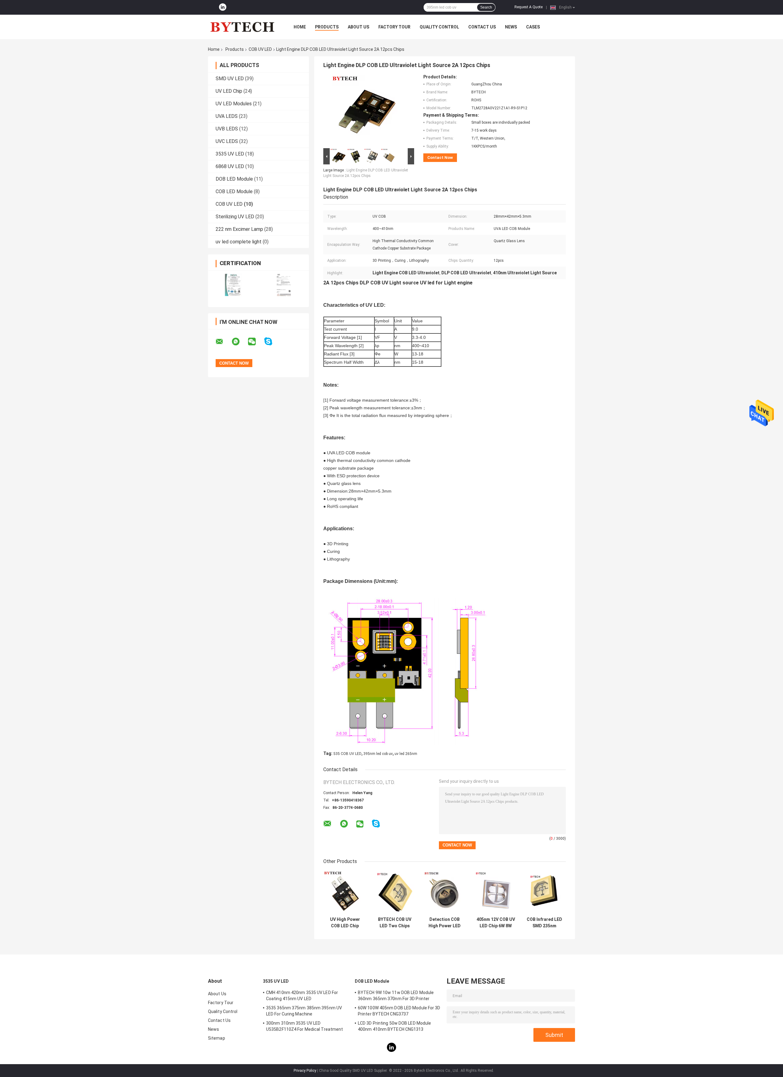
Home (300, 26)
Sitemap (216, 1038)
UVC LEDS (227, 141)
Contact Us (482, 26)
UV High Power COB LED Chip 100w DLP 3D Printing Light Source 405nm (345, 923)
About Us (358, 26)
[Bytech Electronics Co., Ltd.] (241, 27)
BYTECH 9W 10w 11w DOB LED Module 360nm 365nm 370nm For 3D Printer (396, 995)
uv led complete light (239, 242)
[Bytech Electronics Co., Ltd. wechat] (255, 341)
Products (327, 26)
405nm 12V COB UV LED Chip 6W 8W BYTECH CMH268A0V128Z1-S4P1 (495, 923)
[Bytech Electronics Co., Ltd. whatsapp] (239, 341)
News (511, 26)
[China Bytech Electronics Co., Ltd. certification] (233, 285)
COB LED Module (234, 191)
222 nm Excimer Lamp (239, 229)
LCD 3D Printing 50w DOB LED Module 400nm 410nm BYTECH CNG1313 (394, 1026)
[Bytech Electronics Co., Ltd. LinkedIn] (222, 7)
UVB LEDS (227, 129)
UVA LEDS (227, 116)
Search (486, 7)
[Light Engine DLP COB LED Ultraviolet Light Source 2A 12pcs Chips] (366, 110)
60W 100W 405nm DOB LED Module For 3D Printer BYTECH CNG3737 (399, 1010)
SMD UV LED (230, 78)
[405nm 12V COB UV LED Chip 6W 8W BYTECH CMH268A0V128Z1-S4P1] (495, 892)
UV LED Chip (229, 91)
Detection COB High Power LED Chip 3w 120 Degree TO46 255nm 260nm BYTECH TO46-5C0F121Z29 (445, 923)
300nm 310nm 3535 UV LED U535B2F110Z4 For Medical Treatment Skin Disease (304, 1027)
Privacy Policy (305, 1070)
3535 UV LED (230, 154)
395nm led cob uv (378, 754)
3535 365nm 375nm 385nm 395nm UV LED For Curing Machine (304, 1010)
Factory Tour (394, 26)
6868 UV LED (230, 166)
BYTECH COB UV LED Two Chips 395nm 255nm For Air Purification (395, 923)
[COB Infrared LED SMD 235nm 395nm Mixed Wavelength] (544, 892)
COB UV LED (260, 49)
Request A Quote (528, 7)
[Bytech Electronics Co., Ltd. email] (223, 341)
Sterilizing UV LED (235, 217)
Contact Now (440, 157)
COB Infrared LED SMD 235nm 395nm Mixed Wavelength (544, 923)
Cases (533, 26)
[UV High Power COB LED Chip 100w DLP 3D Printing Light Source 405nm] (344, 892)
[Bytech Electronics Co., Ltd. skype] (272, 341)
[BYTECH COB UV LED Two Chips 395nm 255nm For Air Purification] (394, 892)
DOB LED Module (234, 179)
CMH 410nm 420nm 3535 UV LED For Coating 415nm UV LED (302, 995)
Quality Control (439, 26)
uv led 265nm (406, 754)
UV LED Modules (234, 104)
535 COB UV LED (347, 754)
